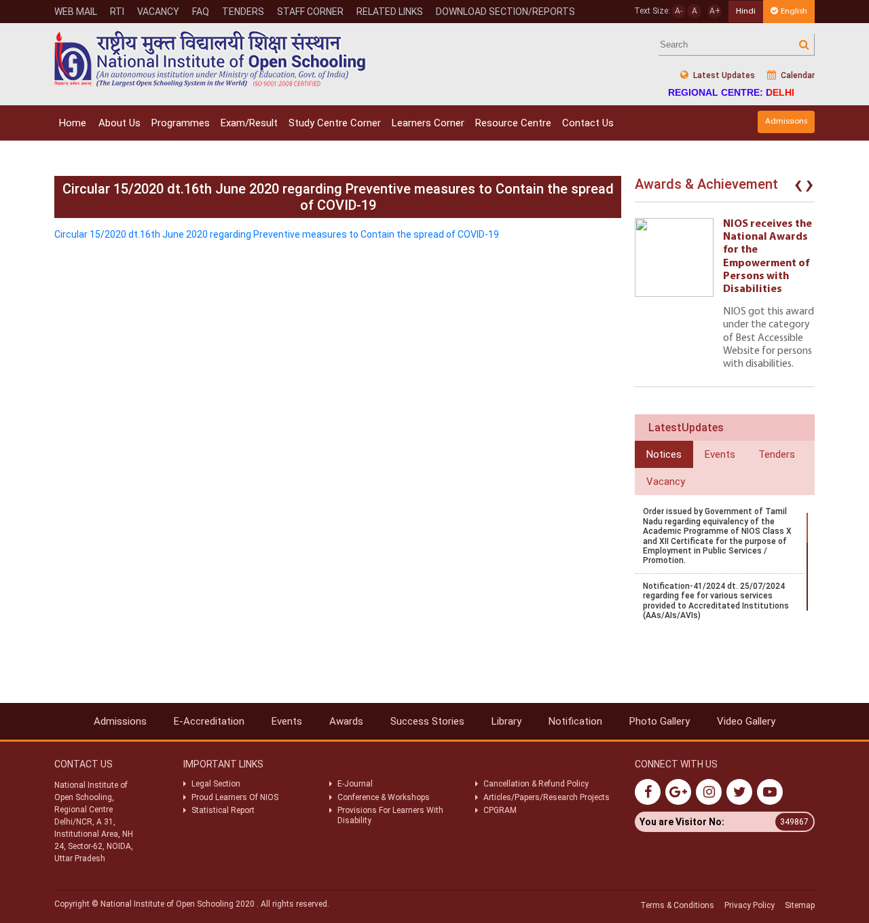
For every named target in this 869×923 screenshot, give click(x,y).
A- (678, 11)
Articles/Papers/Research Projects (546, 797)
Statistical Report (223, 810)
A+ (714, 11)
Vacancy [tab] (665, 481)
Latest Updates (723, 75)
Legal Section (215, 784)
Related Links (389, 11)
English (794, 11)
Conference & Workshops (383, 797)
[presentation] (798, 187)
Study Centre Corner (335, 123)
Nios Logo (210, 59)
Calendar (797, 75)
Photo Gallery (659, 721)
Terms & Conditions (677, 905)
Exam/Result (249, 123)
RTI (117, 11)
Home (72, 123)
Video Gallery (746, 721)
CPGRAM (501, 810)
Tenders (243, 11)
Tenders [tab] (776, 454)
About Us (119, 123)
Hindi (746, 11)
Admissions (786, 121)
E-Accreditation (209, 721)
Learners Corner (428, 123)
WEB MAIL (75, 11)
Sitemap (800, 905)
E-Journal (355, 784)
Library (506, 721)
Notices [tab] (664, 454)
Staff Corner (310, 11)
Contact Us (588, 123)
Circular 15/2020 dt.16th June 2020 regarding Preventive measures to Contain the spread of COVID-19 (276, 234)
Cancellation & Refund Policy (536, 784)
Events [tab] (720, 454)
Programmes (180, 123)
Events (287, 721)
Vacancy (158, 11)
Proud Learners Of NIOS (234, 797)
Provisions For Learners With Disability (390, 815)
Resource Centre (513, 123)
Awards (346, 721)
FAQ (200, 11)
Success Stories (427, 721)
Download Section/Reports (505, 11)
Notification (575, 721)
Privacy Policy (749, 905)
